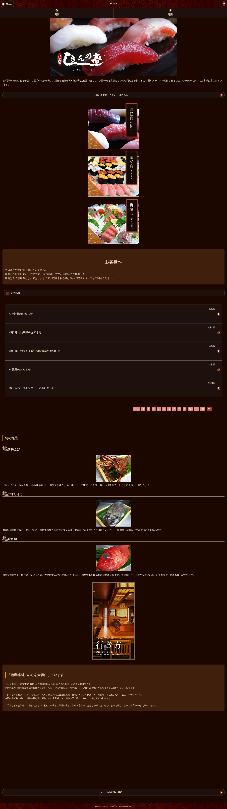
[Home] (224, 3)
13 (209, 409)
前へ (136, 409)
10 (190, 409)
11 (196, 409)
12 (203, 409)
